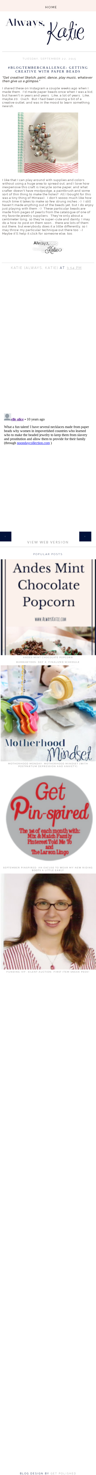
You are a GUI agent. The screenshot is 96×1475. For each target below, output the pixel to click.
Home (48, 533)
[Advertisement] (48, 1043)
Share (48, 273)
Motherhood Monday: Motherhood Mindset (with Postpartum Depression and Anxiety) (48, 765)
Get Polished (63, 1473)
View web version (48, 542)
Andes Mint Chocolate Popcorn (48, 657)
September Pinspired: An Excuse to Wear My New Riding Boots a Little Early (48, 869)
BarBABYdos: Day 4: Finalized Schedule (48, 662)
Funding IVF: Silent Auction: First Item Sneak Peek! (48, 971)
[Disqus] (48, 352)
